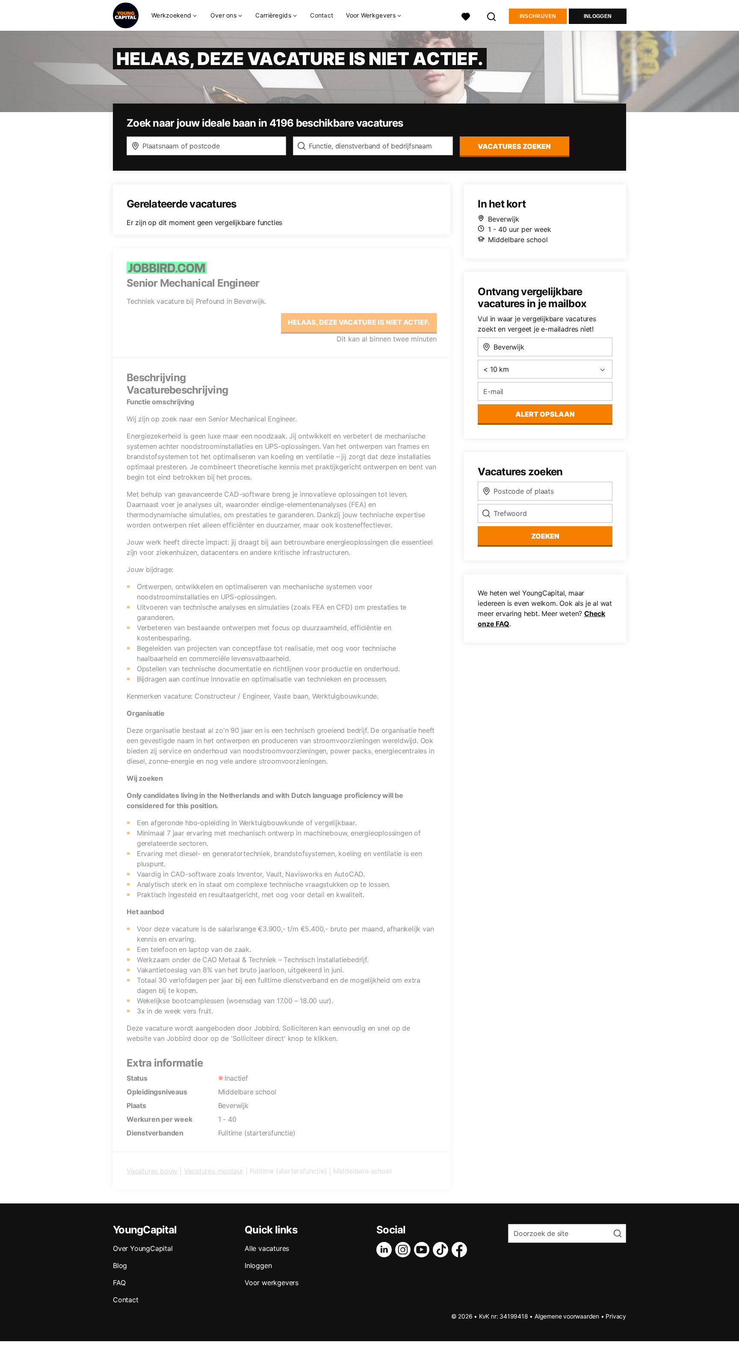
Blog (120, 1265)
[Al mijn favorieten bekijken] (465, 15)
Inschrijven (538, 16)
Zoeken (545, 536)
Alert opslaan (545, 414)
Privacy (616, 1316)
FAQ (119, 1282)
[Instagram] (404, 1249)
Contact (321, 15)
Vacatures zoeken (514, 146)
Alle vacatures (267, 1248)
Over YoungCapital (143, 1248)
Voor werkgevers (272, 1282)
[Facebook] (461, 1249)
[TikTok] (442, 1249)
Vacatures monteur (214, 1171)
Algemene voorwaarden (567, 1316)
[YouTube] (423, 1249)
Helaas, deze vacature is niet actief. (359, 322)
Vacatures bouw (152, 1171)
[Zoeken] (492, 15)
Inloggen (598, 16)
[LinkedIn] (385, 1249)
